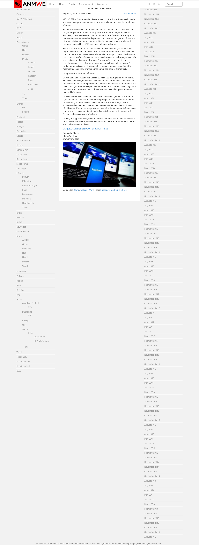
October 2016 (150, 359)
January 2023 (150, 9)
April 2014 (149, 499)
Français (20, 126)
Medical (20, 217)
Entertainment (22, 42)
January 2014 (150, 513)
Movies (25, 54)
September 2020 (152, 140)
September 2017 (152, 308)
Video (25, 98)
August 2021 (150, 88)
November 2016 (151, 354)
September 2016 (152, 364)
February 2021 (151, 116)
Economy (26, 248)
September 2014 (152, 476)
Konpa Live (21, 154)
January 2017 (150, 345)
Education (26, 181)
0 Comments (130, 13)
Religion (20, 290)
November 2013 (151, 522)
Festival (25, 111)
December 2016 (151, 350)
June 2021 (149, 98)
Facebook (105, 189)
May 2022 (149, 46)
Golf (24, 324)
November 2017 (151, 298)
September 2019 (152, 196)
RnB (18, 294)
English (19, 32)
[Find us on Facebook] (149, 4)
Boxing (25, 320)
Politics (25, 261)
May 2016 (149, 382)
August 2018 (150, 256)
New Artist (21, 226)
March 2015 (149, 448)
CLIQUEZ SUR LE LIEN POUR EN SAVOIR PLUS (85, 128)
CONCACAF (39, 336)
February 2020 (151, 172)
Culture (19, 23)
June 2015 (149, 434)
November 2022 (151, 18)
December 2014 (151, 462)
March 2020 (149, 168)
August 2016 (150, 368)
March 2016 (149, 392)
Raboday (32, 75)
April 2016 (149, 387)
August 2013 (150, 536)
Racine (19, 280)
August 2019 (150, 200)
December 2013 (151, 518)
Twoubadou (21, 356)
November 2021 (151, 74)
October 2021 (150, 79)
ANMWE (42, 543)
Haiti (24, 252)
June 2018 (149, 266)
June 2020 (149, 154)
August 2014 (150, 480)
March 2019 (149, 224)
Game (25, 45)
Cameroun (21, 14)
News (61, 4)
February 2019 (151, 228)
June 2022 (149, 42)
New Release (22, 231)
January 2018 (150, 289)
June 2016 (149, 378)
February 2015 (151, 452)
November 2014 (151, 466)
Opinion (84, 189)
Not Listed (21, 271)
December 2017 (151, 294)
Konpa (31, 66)
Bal (23, 107)
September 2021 (152, 84)
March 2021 (149, 112)
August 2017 (150, 312)
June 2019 (149, 210)
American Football (30, 303)
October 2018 (150, 247)
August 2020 (150, 144)
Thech (19, 352)
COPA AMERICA (24, 18)
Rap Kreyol (33, 84)
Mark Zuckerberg (119, 189)
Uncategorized (23, 361)
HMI (24, 50)
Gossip (19, 135)
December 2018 (151, 238)
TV (23, 93)
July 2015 (148, 429)
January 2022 (150, 65)
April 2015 (149, 443)
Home (52, 4)
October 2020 (150, 135)
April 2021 (149, 107)
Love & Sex (27, 194)
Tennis (25, 346)
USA (18, 370)
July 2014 (148, 485)
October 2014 (150, 471)
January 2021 (150, 121)
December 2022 (151, 14)
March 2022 (149, 56)
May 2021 (149, 102)
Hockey (19, 145)
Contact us (102, 4)
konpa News (22, 163)
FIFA (30, 332)
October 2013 (150, 527)
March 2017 (149, 336)
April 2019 (149, 219)
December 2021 (151, 70)
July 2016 (148, 373)
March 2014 (149, 504)
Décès (19, 28)
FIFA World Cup (41, 340)
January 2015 (150, 457)
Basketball (27, 311)
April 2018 (149, 275)
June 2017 (149, 322)
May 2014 (149, 494)
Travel (25, 207)
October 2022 (150, 23)
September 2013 (152, 532)
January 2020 (150, 177)
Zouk (30, 88)
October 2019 (150, 191)
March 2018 (149, 280)
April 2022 (149, 51)
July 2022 (148, 37)
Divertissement (86, 4)
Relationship (28, 202)
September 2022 (152, 28)
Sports (72, 4)
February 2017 (151, 340)
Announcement (23, 9)
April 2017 (149, 331)
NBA (30, 315)
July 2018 (148, 261)
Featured (20, 117)
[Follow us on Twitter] (154, 4)
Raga (30, 80)
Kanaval (32, 62)
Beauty (25, 176)
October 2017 (150, 303)
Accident (26, 239)
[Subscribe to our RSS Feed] (159, 4)
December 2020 (151, 126)
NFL (30, 306)
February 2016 (151, 396)
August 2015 (150, 424)
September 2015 (152, 420)
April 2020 (149, 163)
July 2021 (148, 93)
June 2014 (149, 490)
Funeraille (21, 131)
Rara (18, 285)
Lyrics (19, 212)
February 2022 (151, 60)
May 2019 (149, 214)
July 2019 (148, 205)
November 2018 (151, 242)
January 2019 (150, 233)
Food (24, 189)
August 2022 (150, 32)
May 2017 (149, 326)
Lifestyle (20, 173)
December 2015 (151, 406)
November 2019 (151, 186)
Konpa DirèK (22, 149)
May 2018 (149, 270)
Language (21, 168)
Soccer (25, 329)
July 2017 (148, 317)
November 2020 (151, 130)
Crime (25, 244)
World (91, 189)
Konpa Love (22, 159)
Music (25, 58)
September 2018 (152, 252)
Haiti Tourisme (23, 140)
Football (20, 121)
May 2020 (149, 158)
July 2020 (148, 149)
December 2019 (151, 182)
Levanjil (31, 71)
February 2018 (151, 284)
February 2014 (151, 508)
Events (19, 103)
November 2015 (151, 410)
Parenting (26, 198)
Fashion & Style (29, 185)
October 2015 (150, 415)
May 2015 (149, 438)
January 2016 (150, 401)
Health (25, 257)
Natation (20, 222)
